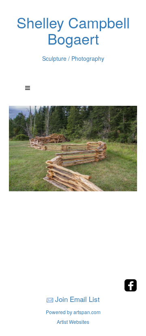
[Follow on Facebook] (130, 289)
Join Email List (77, 299)
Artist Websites (73, 321)
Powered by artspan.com (73, 311)
